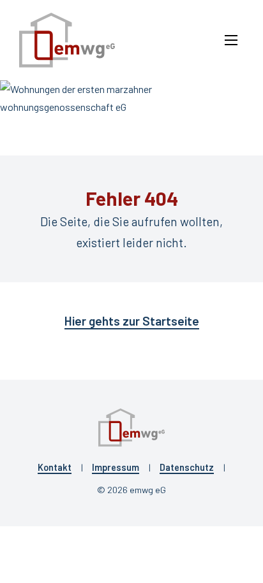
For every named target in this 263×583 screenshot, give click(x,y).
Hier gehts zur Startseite (131, 320)
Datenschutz (187, 467)
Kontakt (54, 467)
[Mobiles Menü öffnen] (231, 40)
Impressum (115, 467)
